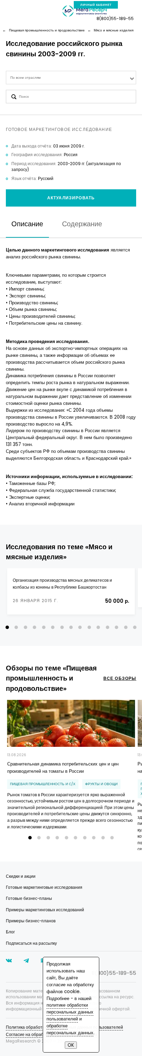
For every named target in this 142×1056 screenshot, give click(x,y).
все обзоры (119, 678)
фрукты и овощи (101, 784)
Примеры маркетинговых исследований (45, 910)
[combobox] (71, 77)
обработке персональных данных (70, 1029)
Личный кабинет (96, 5)
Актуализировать (71, 198)
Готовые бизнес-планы (29, 898)
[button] (7, 627)
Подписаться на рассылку (31, 943)
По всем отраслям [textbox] (25, 77)
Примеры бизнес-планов (30, 921)
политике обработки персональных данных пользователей (70, 1012)
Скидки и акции (21, 876)
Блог (10, 932)
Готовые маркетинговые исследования (44, 887)
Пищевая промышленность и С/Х (42, 784)
